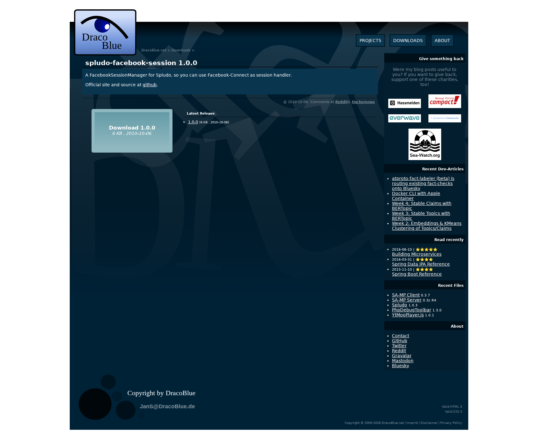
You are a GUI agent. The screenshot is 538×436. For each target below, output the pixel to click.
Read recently (449, 240)
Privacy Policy (451, 422)
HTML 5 (456, 406)
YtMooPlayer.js (408, 314)
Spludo (399, 304)
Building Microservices (416, 254)
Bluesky (400, 365)
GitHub (399, 340)
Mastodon (402, 360)
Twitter (399, 345)
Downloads (181, 50)
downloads (408, 40)
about (442, 40)
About (457, 326)
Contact (400, 335)
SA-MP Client (406, 294)
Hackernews (363, 102)
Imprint (412, 422)
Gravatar (402, 355)
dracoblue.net (105, 32)
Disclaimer (429, 422)
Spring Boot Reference (417, 274)
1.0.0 (141, 63)
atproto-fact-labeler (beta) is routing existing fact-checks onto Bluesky (423, 183)
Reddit (341, 102)
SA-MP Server (407, 299)
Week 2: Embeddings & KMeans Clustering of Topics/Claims (426, 226)
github (150, 84)
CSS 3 (457, 411)
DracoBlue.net (153, 50)
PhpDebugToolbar (411, 309)
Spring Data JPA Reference (421, 264)
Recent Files (451, 285)
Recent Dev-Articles (443, 169)
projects (370, 40)
